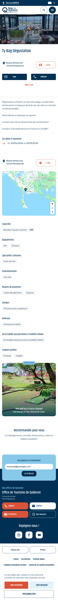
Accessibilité (10, 3)
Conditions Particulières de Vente (15, 565)
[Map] (29, 193)
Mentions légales (39, 559)
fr (49, 3)
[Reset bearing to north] (52, 212)
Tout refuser (42, 585)
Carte (48, 65)
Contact (39, 506)
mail (14, 76)
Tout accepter (16, 585)
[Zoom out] (52, 208)
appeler (44, 76)
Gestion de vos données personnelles (41, 565)
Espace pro (15, 550)
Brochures (12, 514)
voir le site (29, 85)
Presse (42, 550)
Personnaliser (29, 594)
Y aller (48, 163)
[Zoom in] (52, 204)
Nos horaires (41, 514)
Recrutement (25, 559)
